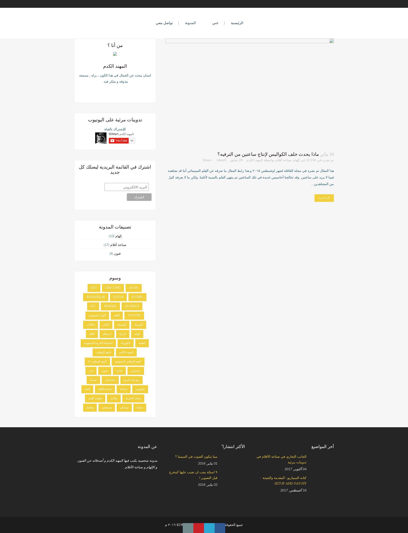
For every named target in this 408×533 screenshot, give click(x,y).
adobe (133, 287)
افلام (92, 333)
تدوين (105, 370)
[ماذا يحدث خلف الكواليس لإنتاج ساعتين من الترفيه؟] (250, 92)
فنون (117, 254)
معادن (113, 398)
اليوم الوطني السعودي (128, 361)
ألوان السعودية (97, 315)
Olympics (132, 306)
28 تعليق (236, 160)
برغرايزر (136, 370)
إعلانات (90, 324)
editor (118, 297)
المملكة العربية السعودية (98, 343)
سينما (93, 379)
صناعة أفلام (284, 160)
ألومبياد (138, 324)
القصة (142, 343)
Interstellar (95, 297)
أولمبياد (121, 324)
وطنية (90, 407)
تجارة (119, 370)
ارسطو (107, 333)
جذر (91, 370)
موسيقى (107, 407)
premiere (110, 306)
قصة (87, 389)
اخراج (122, 333)
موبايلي (124, 407)
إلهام (296, 160)
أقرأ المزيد (324, 197)
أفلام (116, 315)
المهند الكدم (254, 160)
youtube (134, 315)
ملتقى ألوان (95, 398)
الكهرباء (125, 343)
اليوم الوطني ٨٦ (97, 361)
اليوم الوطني (103, 352)
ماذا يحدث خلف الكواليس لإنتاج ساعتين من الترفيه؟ (268, 154)
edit (94, 287)
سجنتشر (110, 379)
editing (137, 297)
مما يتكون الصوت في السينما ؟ (196, 457)
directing (113, 287)
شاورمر (140, 389)
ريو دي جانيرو (131, 379)
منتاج (140, 407)
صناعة (123, 389)
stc (93, 306)
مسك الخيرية (133, 398)
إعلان (106, 324)
